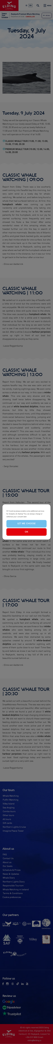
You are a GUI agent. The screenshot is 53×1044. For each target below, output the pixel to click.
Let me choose (26, 523)
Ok (26, 532)
